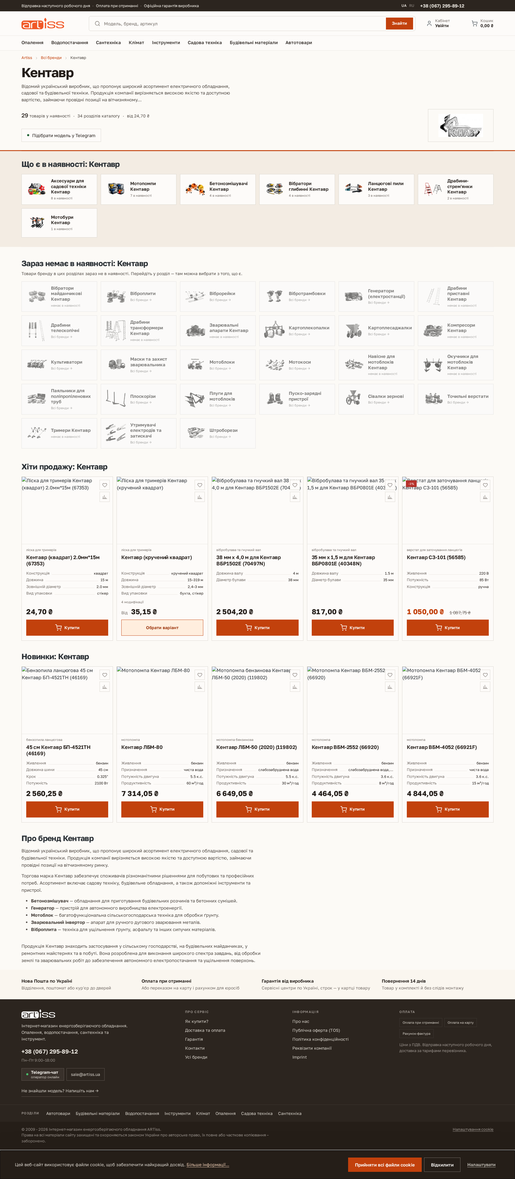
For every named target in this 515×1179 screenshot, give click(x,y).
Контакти (195, 1048)
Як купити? (196, 1021)
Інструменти (178, 1113)
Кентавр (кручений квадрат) (156, 557)
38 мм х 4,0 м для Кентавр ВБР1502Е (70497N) (248, 560)
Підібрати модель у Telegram (63, 135)
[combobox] (243, 23)
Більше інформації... (208, 1164)
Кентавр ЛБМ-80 (142, 747)
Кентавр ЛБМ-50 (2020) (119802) (256, 747)
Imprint (299, 1056)
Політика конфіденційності (320, 1039)
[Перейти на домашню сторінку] (49, 23)
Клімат (203, 1113)
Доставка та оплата (205, 1030)
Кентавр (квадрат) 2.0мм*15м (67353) (62, 560)
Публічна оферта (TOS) (316, 1030)
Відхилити (442, 1164)
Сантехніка (290, 1113)
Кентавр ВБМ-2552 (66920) (345, 747)
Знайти (399, 23)
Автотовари (58, 1113)
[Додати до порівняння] (105, 497)
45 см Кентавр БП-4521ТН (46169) (58, 750)
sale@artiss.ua (85, 1074)
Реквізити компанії (312, 1048)
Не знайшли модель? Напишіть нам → (60, 1090)
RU (411, 5)
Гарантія (194, 1039)
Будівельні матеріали (98, 1113)
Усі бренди (196, 1056)
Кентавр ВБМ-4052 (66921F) (442, 747)
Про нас (300, 1021)
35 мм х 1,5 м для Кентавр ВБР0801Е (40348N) (343, 560)
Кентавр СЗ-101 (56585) (436, 557)
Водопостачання (142, 1113)
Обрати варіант (162, 627)
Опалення (225, 1113)
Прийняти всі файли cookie (385, 1164)
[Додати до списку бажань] (105, 485)
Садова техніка (257, 1113)
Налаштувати (481, 1164)
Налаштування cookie (473, 1129)
